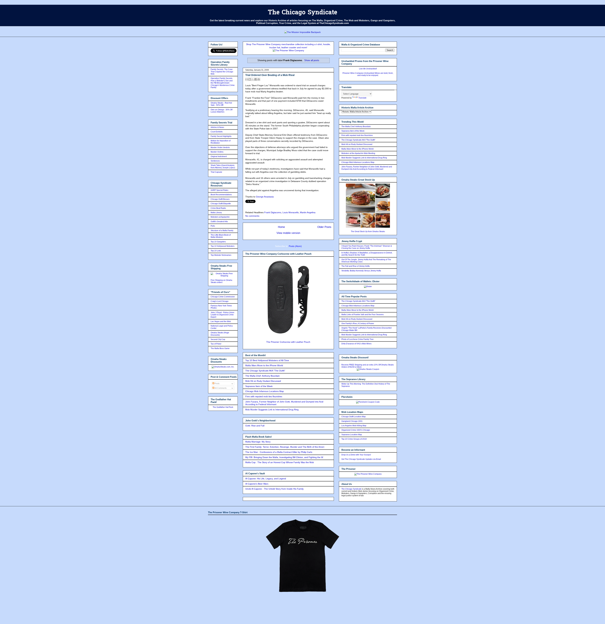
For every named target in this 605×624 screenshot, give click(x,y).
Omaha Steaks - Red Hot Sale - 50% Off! (221, 104)
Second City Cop (218, 339)
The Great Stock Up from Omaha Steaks (368, 231)
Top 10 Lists (216, 251)
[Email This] (246, 79)
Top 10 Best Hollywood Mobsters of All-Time (267, 360)
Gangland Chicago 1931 (352, 421)
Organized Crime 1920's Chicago (355, 430)
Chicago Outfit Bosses (220, 199)
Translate (362, 98)
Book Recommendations (221, 195)
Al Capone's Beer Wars (256, 483)
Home (281, 226)
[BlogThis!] (249, 79)
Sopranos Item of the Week (259, 386)
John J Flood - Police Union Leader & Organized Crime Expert (222, 314)
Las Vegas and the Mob (221, 321)
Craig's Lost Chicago (219, 301)
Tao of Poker (216, 344)
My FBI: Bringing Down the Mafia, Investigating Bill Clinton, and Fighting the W (284, 457)
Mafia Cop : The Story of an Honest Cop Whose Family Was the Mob (279, 462)
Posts (216, 383)
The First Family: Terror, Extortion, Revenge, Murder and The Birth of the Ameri (284, 447)
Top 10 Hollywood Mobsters (222, 246)
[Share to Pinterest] (258, 79)
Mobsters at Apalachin (220, 217)
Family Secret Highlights (221, 136)
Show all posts (311, 60)
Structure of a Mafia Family (222, 230)
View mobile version (288, 232)
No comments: (252, 216)
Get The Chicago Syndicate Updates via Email (361, 459)
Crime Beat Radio (218, 208)
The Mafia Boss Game (220, 348)
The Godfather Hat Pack (223, 407)
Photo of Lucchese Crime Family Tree (357, 339)
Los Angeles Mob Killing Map (353, 426)
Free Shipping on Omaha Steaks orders (221, 281)
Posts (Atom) (295, 246)
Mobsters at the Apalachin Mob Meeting (358, 153)
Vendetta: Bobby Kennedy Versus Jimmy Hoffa (361, 271)
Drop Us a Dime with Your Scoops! (356, 455)
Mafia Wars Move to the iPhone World (264, 365)
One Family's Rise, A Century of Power (357, 323)
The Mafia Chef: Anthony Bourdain (262, 376)
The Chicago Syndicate (302, 12)
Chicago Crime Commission (223, 297)
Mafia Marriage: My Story (258, 441)
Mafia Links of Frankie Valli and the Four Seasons (362, 314)
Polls (213, 226)
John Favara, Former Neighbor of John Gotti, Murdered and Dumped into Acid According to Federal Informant (366, 168)
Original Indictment (219, 156)
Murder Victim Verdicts (220, 147)
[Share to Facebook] (255, 79)
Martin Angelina (307, 212)
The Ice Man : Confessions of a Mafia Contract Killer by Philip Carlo (278, 452)
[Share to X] (252, 79)
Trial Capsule (216, 172)
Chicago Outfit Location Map (353, 417)
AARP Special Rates (219, 190)
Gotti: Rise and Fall (254, 425)
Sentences (215, 161)
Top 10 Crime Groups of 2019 (354, 439)
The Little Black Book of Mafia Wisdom (221, 236)
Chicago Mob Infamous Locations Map (264, 391)
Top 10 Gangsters (218, 242)
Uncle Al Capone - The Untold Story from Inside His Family (274, 489)
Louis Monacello (290, 212)
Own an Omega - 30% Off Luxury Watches (221, 111)
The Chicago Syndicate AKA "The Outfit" (265, 370)
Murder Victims (217, 152)
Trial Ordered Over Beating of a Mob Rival (269, 75)
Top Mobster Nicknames (221, 255)
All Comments (220, 388)
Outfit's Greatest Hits (219, 221)
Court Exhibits (217, 132)
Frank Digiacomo (272, 212)
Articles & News (217, 127)
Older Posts (324, 226)
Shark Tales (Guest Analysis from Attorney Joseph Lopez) (223, 166)
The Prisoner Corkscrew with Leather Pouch (288, 342)
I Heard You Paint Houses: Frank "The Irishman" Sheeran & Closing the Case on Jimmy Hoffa (366, 247)
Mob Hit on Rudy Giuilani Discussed (263, 381)
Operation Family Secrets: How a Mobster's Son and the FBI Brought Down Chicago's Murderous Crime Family (223, 83)
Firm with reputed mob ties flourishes (263, 396)
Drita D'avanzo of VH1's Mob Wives (356, 344)
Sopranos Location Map (351, 434)
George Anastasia (265, 196)
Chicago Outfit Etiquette (221, 203)
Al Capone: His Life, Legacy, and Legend (265, 478)
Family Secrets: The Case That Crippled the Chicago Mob (222, 71)
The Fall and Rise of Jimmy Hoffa (355, 266)
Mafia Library (216, 212)
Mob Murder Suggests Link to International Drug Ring (272, 409)
